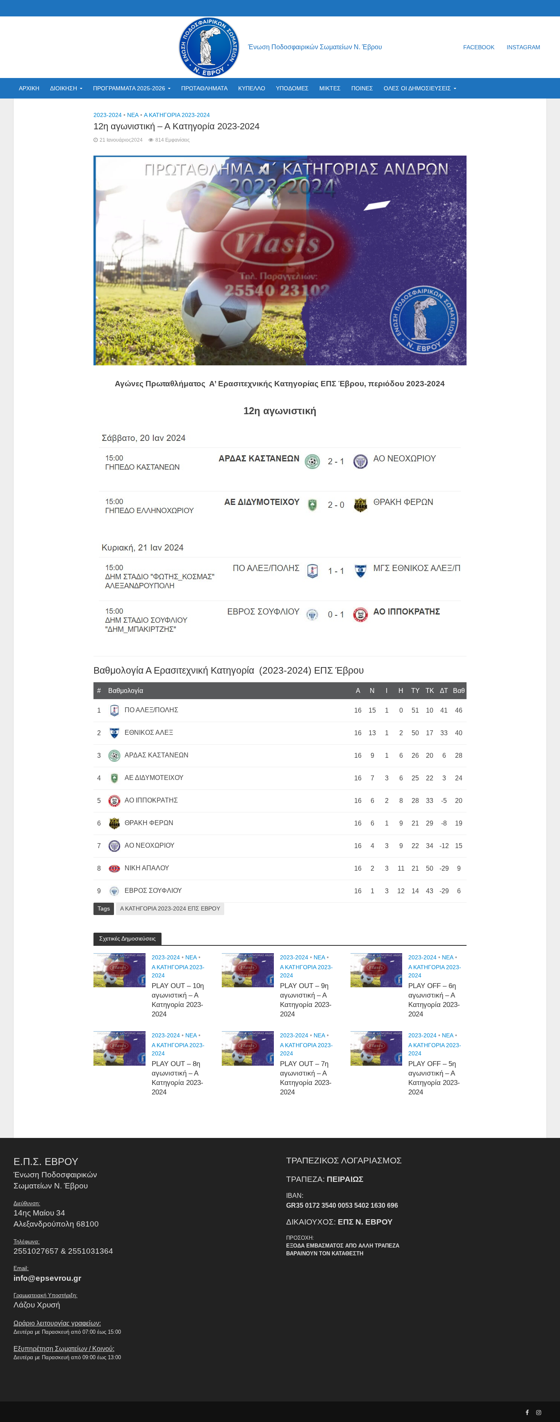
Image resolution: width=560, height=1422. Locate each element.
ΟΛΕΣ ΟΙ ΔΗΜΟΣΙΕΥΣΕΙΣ (417, 88)
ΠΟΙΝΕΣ (362, 88)
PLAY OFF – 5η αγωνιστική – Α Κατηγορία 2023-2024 (434, 1078)
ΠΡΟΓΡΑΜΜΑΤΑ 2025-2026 (129, 88)
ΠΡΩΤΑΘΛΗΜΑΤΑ (204, 88)
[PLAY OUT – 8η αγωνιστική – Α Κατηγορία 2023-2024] (119, 1047)
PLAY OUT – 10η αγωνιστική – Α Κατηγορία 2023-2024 (178, 1000)
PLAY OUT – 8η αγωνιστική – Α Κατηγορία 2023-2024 (177, 1078)
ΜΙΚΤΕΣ (330, 88)
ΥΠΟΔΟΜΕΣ (292, 88)
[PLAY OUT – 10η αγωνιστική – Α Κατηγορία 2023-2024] (119, 969)
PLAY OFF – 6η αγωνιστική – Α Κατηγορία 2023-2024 (434, 1000)
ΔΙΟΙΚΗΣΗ (63, 88)
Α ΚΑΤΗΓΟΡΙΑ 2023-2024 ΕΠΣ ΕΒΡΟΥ (170, 908)
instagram (523, 47)
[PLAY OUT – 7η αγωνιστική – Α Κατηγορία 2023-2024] (248, 1047)
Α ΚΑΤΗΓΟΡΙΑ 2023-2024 (177, 115)
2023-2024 (107, 115)
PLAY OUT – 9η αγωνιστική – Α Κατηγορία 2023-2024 (306, 1000)
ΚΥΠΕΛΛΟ (251, 88)
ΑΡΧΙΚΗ (29, 88)
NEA (133, 115)
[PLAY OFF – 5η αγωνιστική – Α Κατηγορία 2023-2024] (377, 1047)
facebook (478, 47)
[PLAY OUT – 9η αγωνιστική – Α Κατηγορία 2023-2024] (248, 969)
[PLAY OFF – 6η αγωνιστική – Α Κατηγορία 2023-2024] (377, 969)
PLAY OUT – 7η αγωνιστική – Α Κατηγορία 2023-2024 (306, 1078)
